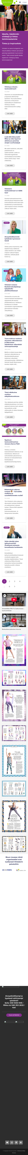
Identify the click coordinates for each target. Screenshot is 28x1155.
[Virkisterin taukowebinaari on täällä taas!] (14, 195)
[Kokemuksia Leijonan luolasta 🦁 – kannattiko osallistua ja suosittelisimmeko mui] (14, 497)
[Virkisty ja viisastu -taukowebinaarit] (14, 94)
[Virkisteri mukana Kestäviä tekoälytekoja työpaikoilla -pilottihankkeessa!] (14, 294)
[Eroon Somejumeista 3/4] (14, 650)
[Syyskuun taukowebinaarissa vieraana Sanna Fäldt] (14, 447)
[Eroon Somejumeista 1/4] (14, 705)
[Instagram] (12, 1142)
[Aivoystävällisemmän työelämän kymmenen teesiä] (14, 243)
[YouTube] (7, 1142)
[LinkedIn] (16, 1142)
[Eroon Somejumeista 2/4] (14, 678)
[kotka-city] (21, 869)
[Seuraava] (14, 586)
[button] (20, 2)
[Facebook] (21, 1142)
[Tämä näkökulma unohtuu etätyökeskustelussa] (14, 398)
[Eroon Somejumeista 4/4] (14, 816)
